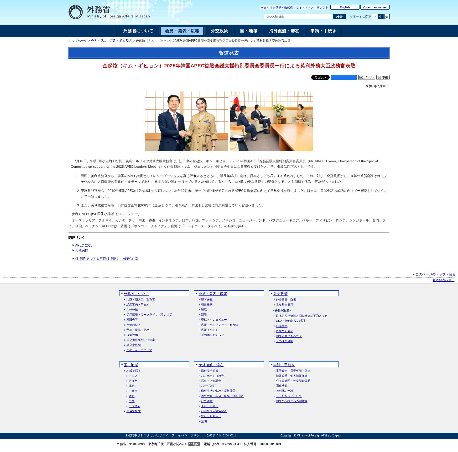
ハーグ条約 (208, 385)
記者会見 (207, 299)
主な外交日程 (284, 304)
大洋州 (133, 380)
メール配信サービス (289, 396)
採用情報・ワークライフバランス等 (149, 314)
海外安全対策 (209, 370)
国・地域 (131, 365)
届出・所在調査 (211, 380)
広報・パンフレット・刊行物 (219, 325)
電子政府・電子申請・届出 (293, 370)
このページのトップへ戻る (436, 274)
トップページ (77, 41)
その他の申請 (284, 391)
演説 (204, 314)
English (345, 7)
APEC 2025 (84, 245)
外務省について (136, 294)
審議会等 (132, 319)
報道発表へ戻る (443, 280)
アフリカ (134, 406)
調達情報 (281, 385)
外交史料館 (133, 345)
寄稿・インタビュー (214, 319)
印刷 (385, 77)
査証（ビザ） (209, 406)
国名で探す (133, 411)
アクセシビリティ (156, 435)
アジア (133, 375)
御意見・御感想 (283, 7)
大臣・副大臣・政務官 (140, 299)
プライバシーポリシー (187, 435)
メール (369, 77)
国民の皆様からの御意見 (291, 401)
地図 (196, 444)
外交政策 (280, 294)
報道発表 (126, 41)
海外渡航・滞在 (211, 365)
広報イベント (209, 330)
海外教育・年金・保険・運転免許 (222, 396)
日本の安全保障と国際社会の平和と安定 (302, 315)
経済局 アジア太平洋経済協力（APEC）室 (106, 259)
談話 (204, 309)
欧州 (132, 396)
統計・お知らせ (211, 416)
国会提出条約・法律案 (140, 340)
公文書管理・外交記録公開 (293, 380)
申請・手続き (284, 365)
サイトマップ (304, 7)
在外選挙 (207, 401)
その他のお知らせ (212, 335)
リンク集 (322, 7)
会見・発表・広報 (103, 41)
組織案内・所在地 (137, 304)
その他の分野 (284, 341)
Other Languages (375, 7)
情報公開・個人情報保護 (291, 375)
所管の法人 (133, 325)
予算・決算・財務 (137, 330)
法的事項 (134, 435)
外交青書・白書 (286, 299)
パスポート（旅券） (214, 375)
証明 (204, 421)
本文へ (265, 7)
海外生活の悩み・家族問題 (218, 391)
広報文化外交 (284, 331)
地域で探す (133, 370)
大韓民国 (81, 250)
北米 (132, 385)
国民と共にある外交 (289, 336)
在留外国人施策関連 (214, 411)
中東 (132, 401)
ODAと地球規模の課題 (290, 321)
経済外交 (281, 326)
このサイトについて (139, 350)
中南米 (133, 391)
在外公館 (132, 309)
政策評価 (132, 335)
